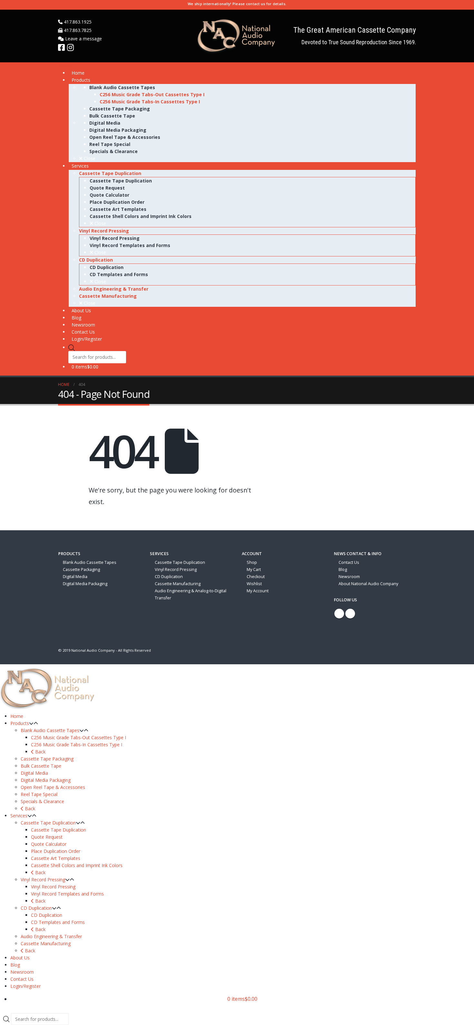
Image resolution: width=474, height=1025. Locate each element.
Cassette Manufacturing (178, 583)
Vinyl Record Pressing (176, 569)
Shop (252, 562)
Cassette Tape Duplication (180, 562)
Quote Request (47, 837)
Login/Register (25, 986)
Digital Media (75, 576)
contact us (255, 3)
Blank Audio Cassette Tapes (89, 562)
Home (16, 716)
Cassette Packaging (81, 569)
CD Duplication (169, 576)
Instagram (350, 613)
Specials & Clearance (42, 801)
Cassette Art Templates (55, 858)
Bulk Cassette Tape (41, 766)
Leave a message (83, 39)
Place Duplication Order (55, 851)
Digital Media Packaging (85, 583)
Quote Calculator (48, 844)
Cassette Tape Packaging (47, 759)
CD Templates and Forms (58, 922)
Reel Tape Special (39, 794)
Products (19, 723)
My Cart (254, 569)
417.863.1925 (77, 22)
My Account (258, 591)
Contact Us (349, 562)
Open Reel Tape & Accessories (53, 787)
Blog (343, 569)
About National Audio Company (368, 583)
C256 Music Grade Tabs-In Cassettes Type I (76, 744)
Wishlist (254, 583)
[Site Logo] (237, 36)
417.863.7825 (77, 30)
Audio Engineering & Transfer (51, 936)
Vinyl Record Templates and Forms (67, 894)
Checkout (256, 576)
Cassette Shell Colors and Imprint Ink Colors (77, 865)
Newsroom (349, 576)
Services (18, 816)
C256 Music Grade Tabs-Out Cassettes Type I (78, 737)
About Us (20, 958)
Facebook (339, 613)
